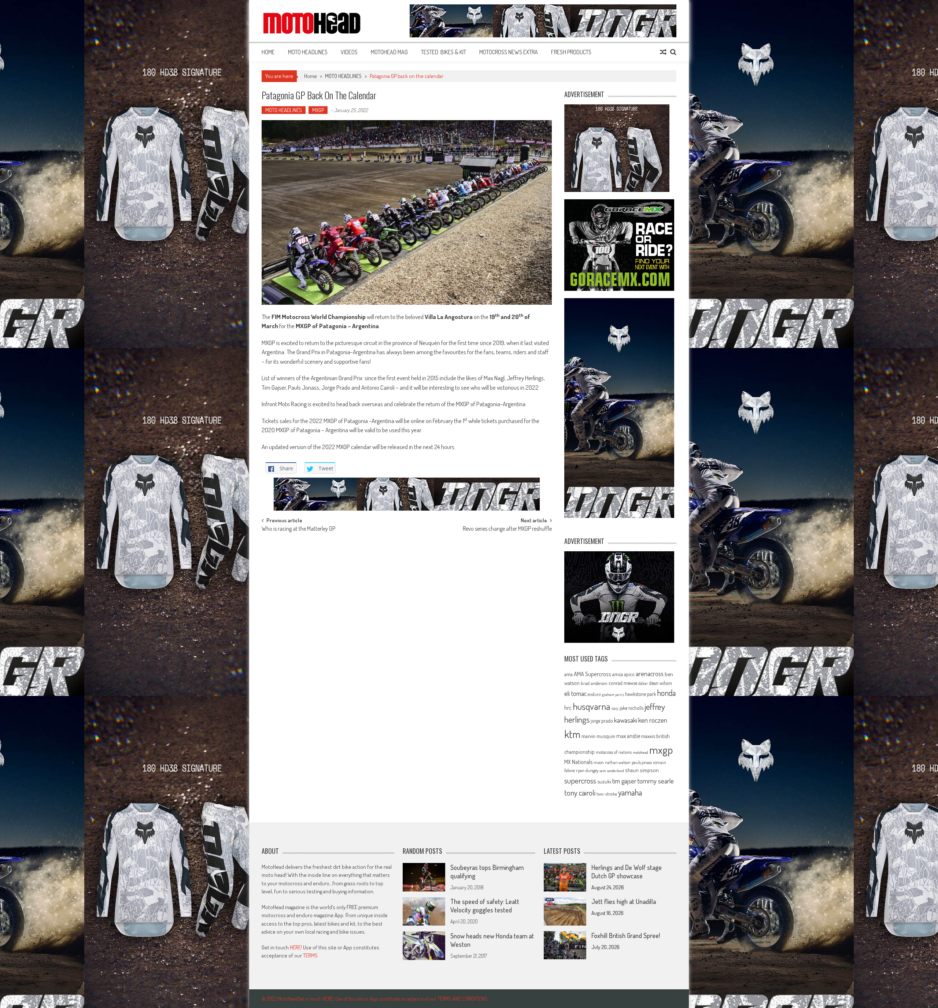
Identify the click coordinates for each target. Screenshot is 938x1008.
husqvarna (591, 706)
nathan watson (618, 762)
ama (568, 674)
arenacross (650, 674)
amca (617, 674)
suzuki (604, 781)
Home (268, 52)
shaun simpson (642, 770)
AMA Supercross (592, 674)
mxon (599, 762)
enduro (594, 694)
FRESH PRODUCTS (571, 52)
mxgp (661, 749)
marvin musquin (598, 736)
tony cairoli (579, 792)
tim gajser (624, 781)
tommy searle (656, 781)
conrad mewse (623, 682)
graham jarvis (613, 694)
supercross (580, 780)
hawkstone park (640, 694)
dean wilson (660, 683)
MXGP (318, 110)
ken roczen (652, 720)
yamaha (630, 792)
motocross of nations (614, 752)
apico (629, 674)
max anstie (628, 736)
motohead (640, 752)
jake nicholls (631, 708)
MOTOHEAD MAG (389, 52)
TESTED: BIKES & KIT (443, 52)
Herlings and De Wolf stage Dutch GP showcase (626, 871)
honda (666, 693)
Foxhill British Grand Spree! (625, 935)
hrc (568, 707)
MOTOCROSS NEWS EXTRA (508, 52)
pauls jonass (642, 762)
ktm (572, 734)
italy (614, 708)
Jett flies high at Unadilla (623, 902)
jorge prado (602, 721)
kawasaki (625, 720)
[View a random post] (663, 52)
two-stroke (607, 793)
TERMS (310, 955)
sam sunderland (611, 770)
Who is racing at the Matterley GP (298, 529)
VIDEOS (349, 52)
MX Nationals (578, 762)
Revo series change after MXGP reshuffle (507, 529)
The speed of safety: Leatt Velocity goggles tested (484, 906)
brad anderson (594, 683)
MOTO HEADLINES (308, 52)
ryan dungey (587, 770)
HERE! (296, 947)
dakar (643, 683)
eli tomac (575, 693)
